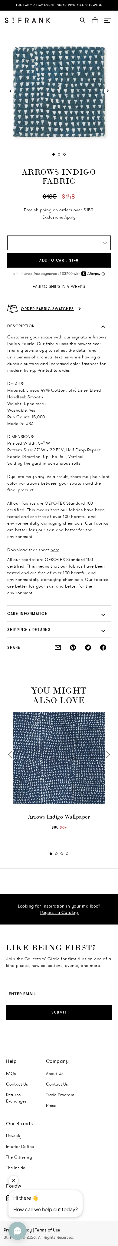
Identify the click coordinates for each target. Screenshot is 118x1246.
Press (51, 1105)
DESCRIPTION (21, 326)
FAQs (11, 1073)
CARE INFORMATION (27, 613)
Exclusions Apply (59, 217)
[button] (108, 20)
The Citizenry (19, 1157)
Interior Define (20, 1146)
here (55, 549)
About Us (54, 1073)
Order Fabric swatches (47, 309)
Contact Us (17, 1084)
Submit (59, 1012)
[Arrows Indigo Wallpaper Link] (59, 758)
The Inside (15, 1167)
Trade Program (60, 1094)
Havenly (13, 1136)
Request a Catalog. (59, 912)
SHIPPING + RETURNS (29, 629)
